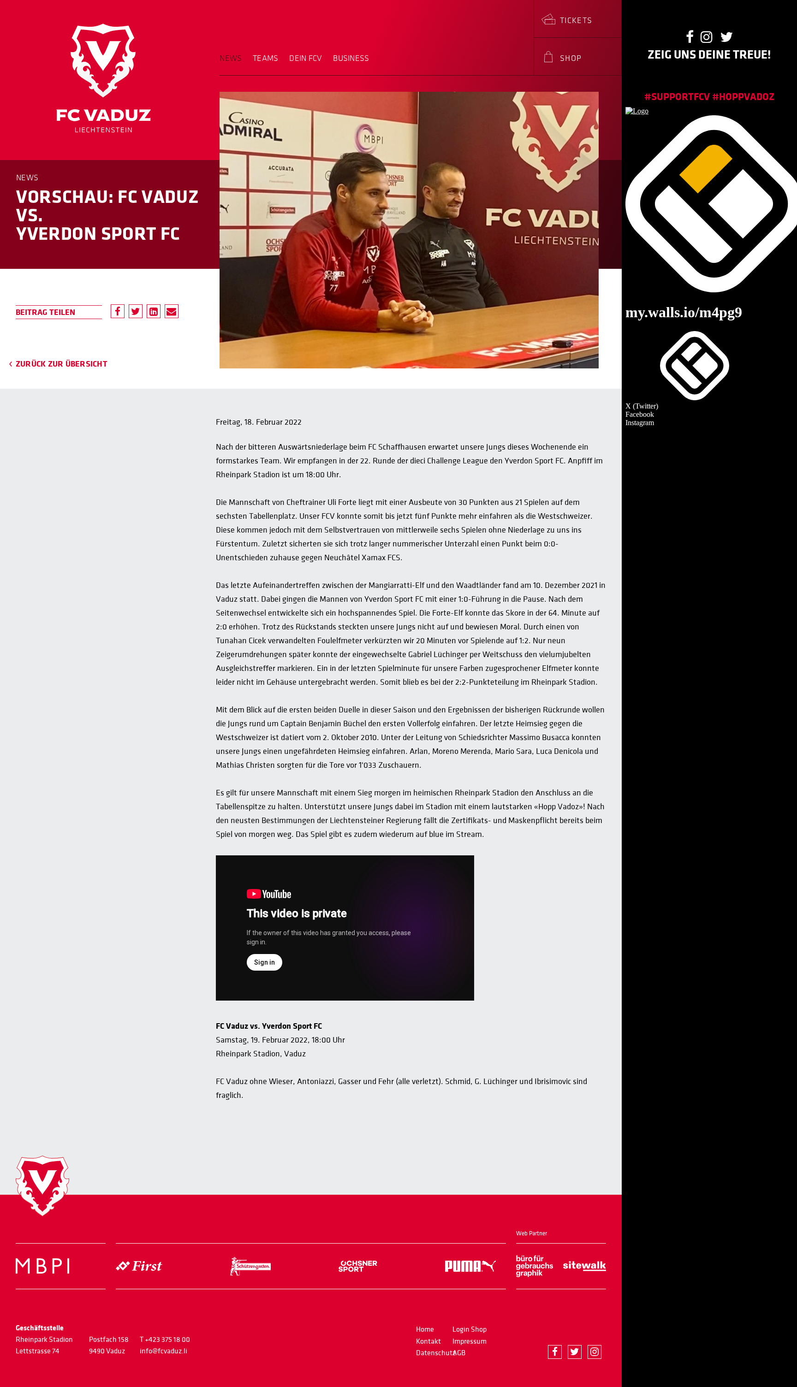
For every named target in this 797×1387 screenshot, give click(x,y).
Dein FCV (305, 58)
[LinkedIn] (154, 311)
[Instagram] (594, 1352)
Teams (265, 58)
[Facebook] (118, 311)
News (231, 58)
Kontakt (428, 1341)
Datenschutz (436, 1353)
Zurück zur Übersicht (61, 363)
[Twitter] (136, 311)
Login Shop (469, 1329)
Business (351, 58)
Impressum (469, 1341)
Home (425, 1329)
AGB (458, 1353)
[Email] (171, 311)
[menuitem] (233, 64)
